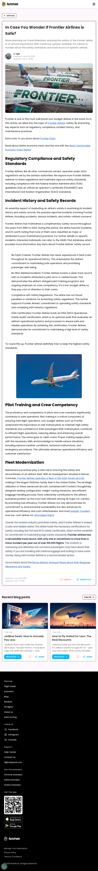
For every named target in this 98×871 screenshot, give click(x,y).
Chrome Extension (13, 774)
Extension (9, 691)
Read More (11, 656)
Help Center (10, 752)
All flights (8, 706)
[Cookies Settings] (4, 866)
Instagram (13, 734)
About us (8, 712)
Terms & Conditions (13, 856)
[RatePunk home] (10, 4)
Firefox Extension (12, 784)
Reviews (8, 701)
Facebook (13, 729)
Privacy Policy (10, 852)
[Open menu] (94, 4)
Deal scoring (10, 717)
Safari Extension (12, 779)
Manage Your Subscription (15, 848)
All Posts (11, 15)
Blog (6, 696)
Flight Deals (10, 686)
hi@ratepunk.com (13, 762)
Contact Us (9, 757)
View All (87, 597)
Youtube (12, 739)
